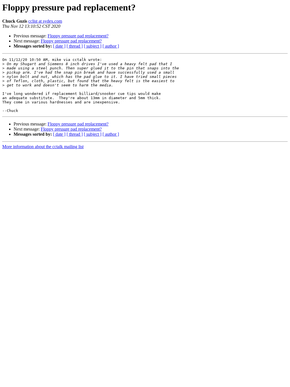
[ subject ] (92, 46)
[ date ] (59, 46)
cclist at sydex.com (45, 21)
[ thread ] (75, 46)
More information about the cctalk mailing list (43, 146)
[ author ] (111, 46)
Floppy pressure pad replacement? (78, 35)
